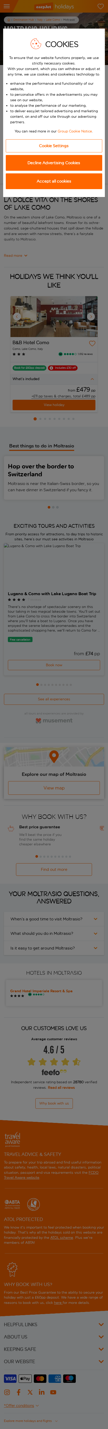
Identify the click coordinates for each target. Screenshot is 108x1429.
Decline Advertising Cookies (54, 162)
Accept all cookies (54, 181)
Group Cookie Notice (75, 131)
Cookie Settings (54, 145)
